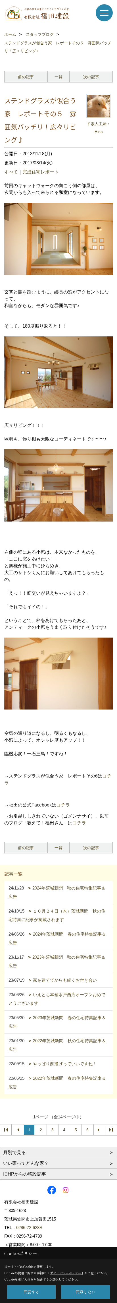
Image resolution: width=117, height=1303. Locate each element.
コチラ (63, 805)
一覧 (58, 77)
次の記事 (91, 77)
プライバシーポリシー (65, 1273)
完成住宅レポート (40, 171)
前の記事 (26, 77)
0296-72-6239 (29, 1227)
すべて (11, 171)
